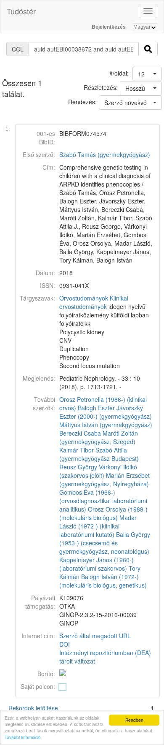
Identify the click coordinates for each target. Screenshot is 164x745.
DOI (64, 644)
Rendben (134, 720)
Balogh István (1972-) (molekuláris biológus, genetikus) (103, 580)
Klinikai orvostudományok (93, 302)
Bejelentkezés (109, 27)
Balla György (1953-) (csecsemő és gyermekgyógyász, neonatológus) (104, 542)
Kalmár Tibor (76, 450)
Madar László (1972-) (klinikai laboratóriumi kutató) (98, 526)
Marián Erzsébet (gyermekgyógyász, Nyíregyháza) (104, 479)
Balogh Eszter (96, 408)
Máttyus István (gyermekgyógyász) (105, 424)
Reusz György (78, 467)
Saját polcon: (38, 686)
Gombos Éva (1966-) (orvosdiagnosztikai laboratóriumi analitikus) (103, 500)
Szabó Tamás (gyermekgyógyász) (104, 154)
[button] (147, 74)
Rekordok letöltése (33, 708)
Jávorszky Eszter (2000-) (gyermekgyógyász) (105, 412)
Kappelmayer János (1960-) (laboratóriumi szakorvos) (96, 563)
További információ (23, 737)
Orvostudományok (83, 298)
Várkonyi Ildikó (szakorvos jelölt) (98, 471)
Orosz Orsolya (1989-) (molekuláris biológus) (103, 513)
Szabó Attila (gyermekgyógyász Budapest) (99, 454)
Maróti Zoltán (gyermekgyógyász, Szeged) (98, 437)
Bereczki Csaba (80, 433)
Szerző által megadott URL (95, 635)
